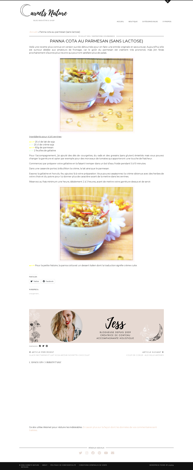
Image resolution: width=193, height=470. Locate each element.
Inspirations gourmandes (103, 36)
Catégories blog (150, 21)
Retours (24, 467)
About (44, 465)
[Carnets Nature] (44, 10)
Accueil (120, 21)
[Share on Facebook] (40, 346)
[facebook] (93, 453)
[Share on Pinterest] (47, 346)
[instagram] (86, 453)
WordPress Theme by (161, 465)
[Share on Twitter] (43, 346)
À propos (167, 21)
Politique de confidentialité (63, 465)
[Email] (112, 453)
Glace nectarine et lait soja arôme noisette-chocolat (59, 353)
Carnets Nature (32, 465)
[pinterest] (99, 453)
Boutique (133, 21)
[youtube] (106, 453)
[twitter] (80, 453)
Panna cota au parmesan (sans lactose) (96, 41)
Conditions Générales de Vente (93, 465)
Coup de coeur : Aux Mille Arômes (145, 353)
